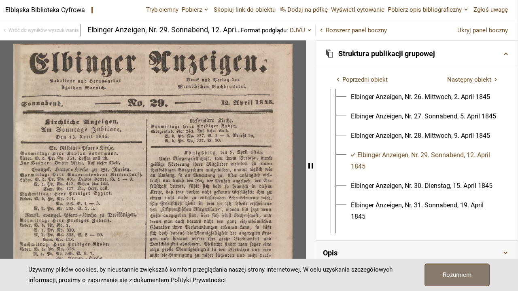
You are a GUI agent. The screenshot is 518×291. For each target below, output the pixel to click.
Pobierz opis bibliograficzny (425, 9)
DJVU (297, 30)
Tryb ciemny (162, 9)
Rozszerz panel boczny (356, 30)
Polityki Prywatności (198, 280)
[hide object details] (311, 165)
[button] (417, 54)
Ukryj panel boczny (482, 30)
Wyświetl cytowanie (357, 9)
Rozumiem (457, 274)
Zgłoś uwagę (490, 9)
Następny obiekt (469, 79)
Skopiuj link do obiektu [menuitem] (245, 9)
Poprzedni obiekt (365, 79)
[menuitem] (420, 97)
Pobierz (192, 9)
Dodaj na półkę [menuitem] (307, 9)
